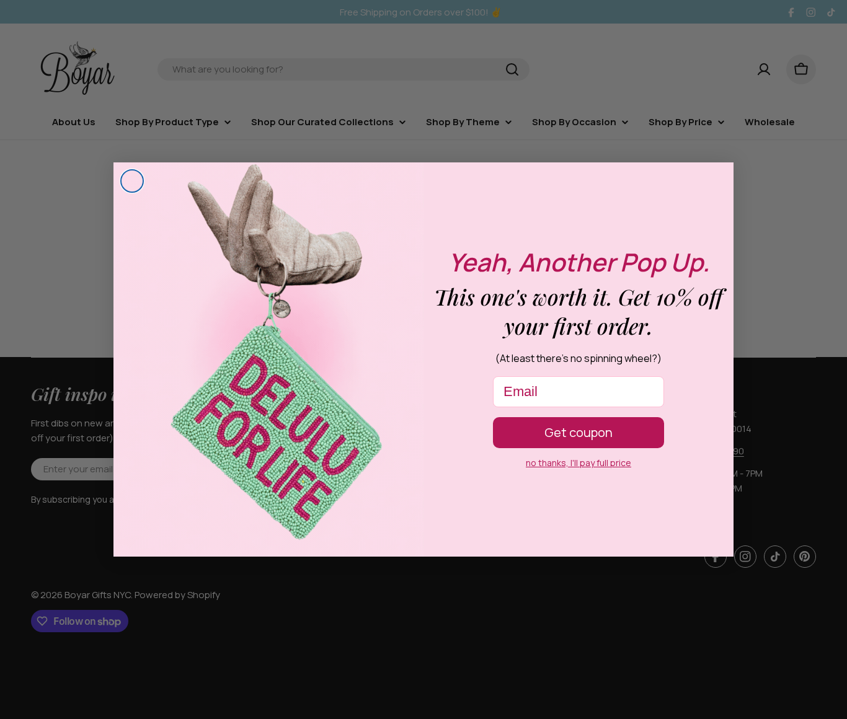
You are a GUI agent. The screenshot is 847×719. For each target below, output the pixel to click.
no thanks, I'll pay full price (578, 463)
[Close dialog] (132, 181)
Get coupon (578, 432)
